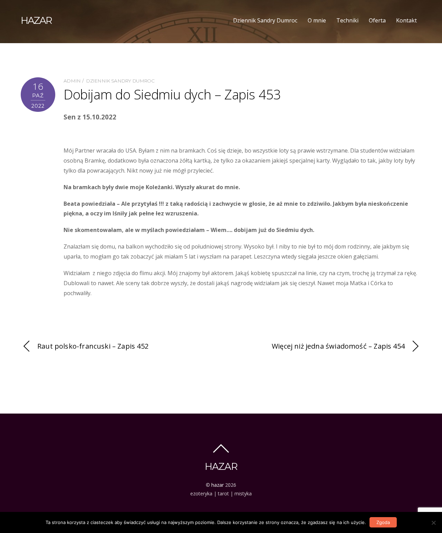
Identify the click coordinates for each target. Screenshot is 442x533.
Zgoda (383, 522)
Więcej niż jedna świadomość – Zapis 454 (338, 346)
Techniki (347, 20)
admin (72, 81)
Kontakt (406, 20)
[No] (433, 522)
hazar (217, 485)
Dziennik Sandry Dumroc (265, 20)
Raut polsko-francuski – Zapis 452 (92, 346)
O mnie (317, 20)
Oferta (377, 20)
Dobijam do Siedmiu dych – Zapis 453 (172, 94)
